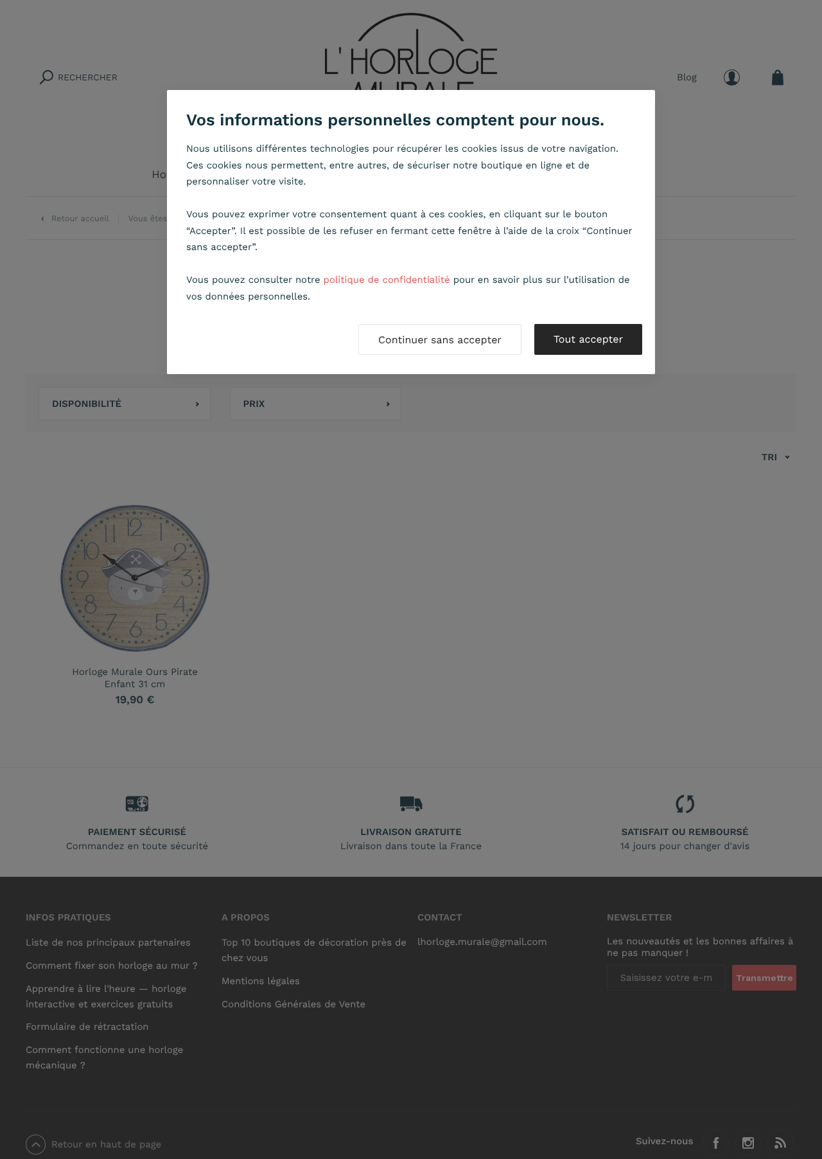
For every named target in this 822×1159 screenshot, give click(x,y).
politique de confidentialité (387, 279)
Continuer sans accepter (440, 340)
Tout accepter (588, 339)
